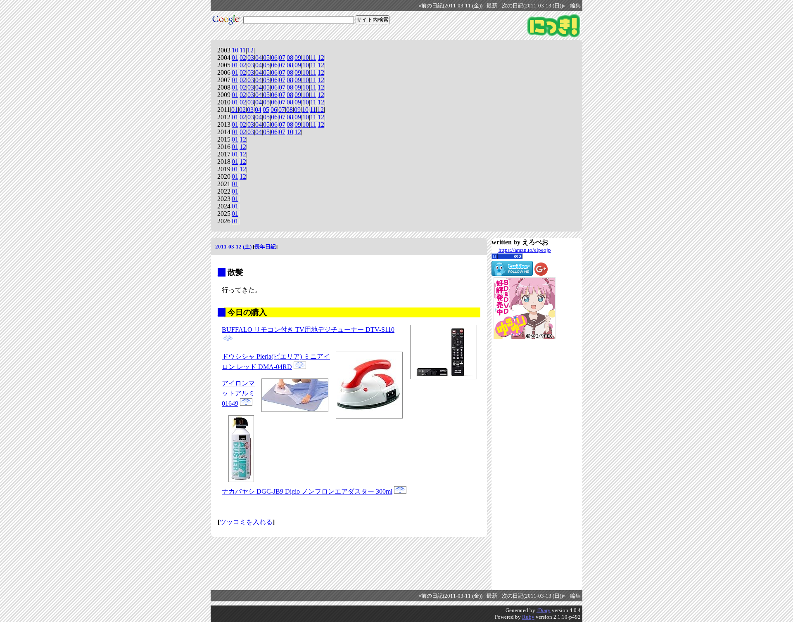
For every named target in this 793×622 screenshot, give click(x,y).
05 (266, 57)
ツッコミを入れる (246, 521)
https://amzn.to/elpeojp (525, 250)
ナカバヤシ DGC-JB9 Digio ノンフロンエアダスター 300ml (307, 491)
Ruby (528, 617)
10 (235, 50)
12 (250, 50)
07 (282, 57)
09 (297, 57)
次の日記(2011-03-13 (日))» (534, 6)
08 (290, 57)
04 (258, 57)
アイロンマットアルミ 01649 (238, 393)
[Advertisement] (524, 465)
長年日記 (265, 247)
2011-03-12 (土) (233, 247)
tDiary (544, 610)
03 (250, 57)
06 (274, 57)
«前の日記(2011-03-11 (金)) (450, 6)
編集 (575, 6)
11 (243, 50)
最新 (492, 6)
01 (235, 57)
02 (243, 57)
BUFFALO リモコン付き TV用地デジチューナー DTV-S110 (308, 329)
